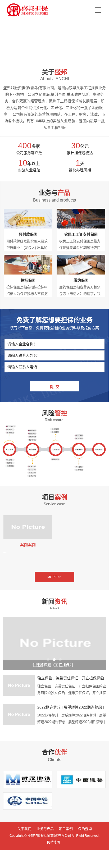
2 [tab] (54, 659)
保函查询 (85, 829)
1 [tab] (48, 659)
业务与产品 (45, 829)
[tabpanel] (54, 643)
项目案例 (66, 829)
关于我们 (24, 829)
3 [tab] (60, 659)
